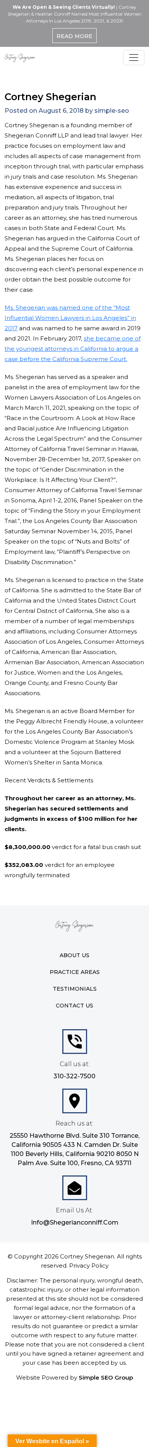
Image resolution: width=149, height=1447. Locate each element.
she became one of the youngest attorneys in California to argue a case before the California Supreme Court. (73, 349)
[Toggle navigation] (133, 57)
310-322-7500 (74, 1076)
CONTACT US (74, 1005)
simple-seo (111, 110)
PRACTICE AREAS (75, 972)
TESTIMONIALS (75, 988)
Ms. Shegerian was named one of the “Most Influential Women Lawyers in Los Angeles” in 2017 (70, 318)
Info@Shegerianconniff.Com (74, 1222)
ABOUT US (74, 955)
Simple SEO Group (106, 1377)
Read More (74, 36)
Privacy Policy (89, 1265)
